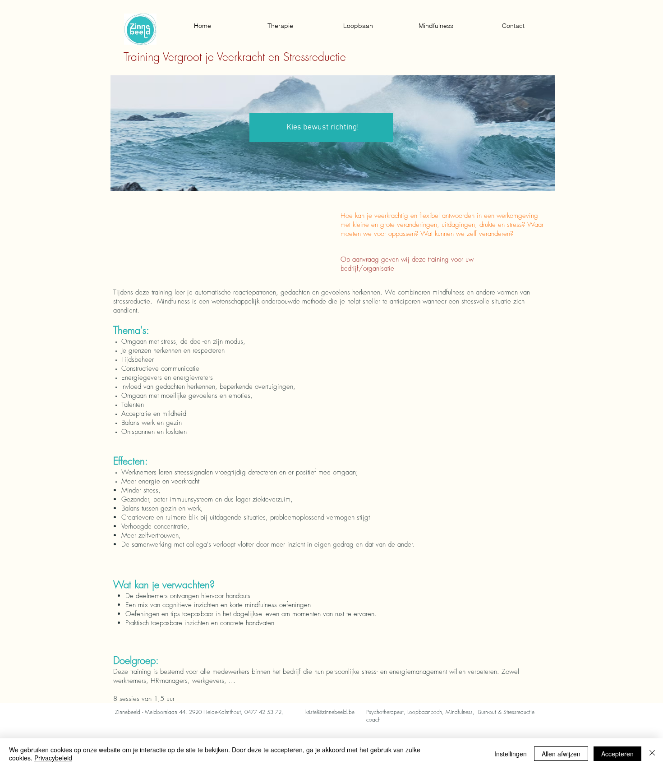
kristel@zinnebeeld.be (330, 712)
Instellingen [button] (510, 753)
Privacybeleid (53, 757)
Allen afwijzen (561, 753)
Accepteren (617, 753)
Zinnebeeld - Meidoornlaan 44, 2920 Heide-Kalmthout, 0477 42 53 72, (199, 712)
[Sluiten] (652, 754)
